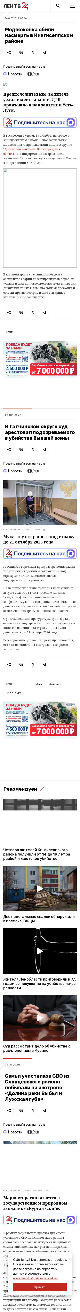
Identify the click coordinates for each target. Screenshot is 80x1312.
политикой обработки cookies (35, 1278)
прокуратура (13, 692)
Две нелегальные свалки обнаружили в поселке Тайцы (39, 919)
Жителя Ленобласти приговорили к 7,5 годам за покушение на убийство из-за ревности (39, 983)
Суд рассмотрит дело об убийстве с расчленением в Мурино (36, 1048)
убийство (54, 684)
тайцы (38, 684)
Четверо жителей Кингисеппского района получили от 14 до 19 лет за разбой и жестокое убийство (36, 854)
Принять (40, 1287)
